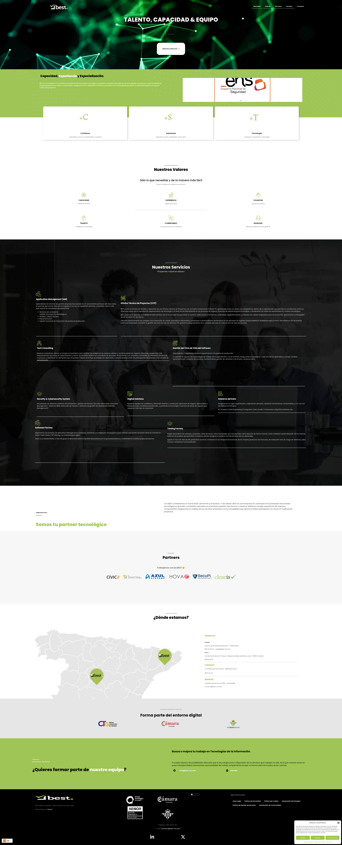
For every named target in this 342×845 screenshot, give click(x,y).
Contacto (300, 6)
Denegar (317, 838)
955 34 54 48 (209, 649)
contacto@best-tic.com (213, 687)
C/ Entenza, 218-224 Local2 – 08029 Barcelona (221, 669)
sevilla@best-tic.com (222, 649)
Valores (267, 6)
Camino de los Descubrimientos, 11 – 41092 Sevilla (222, 646)
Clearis (49, 809)
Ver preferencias (332, 838)
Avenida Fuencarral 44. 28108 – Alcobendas (220, 683)
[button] (338, 823)
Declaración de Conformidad (270, 805)
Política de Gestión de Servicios (244, 805)
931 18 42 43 (209, 673)
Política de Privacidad (319, 842)
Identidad (256, 6)
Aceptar (303, 838)
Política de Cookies (308, 842)
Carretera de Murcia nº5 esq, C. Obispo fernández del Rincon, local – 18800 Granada (234, 656)
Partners (289, 6)
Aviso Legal (329, 842)
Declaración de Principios (291, 801)
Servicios (278, 6)
